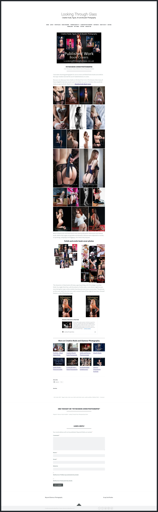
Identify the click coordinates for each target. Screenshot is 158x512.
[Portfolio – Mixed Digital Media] (59, 347)
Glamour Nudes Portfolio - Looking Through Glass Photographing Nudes (72, 414)
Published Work (95, 397)
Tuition (82, 26)
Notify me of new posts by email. (63, 481)
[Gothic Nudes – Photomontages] (59, 362)
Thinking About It (74, 24)
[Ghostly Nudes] (99, 347)
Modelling (70, 26)
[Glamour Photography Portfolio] (99, 362)
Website (55, 466)
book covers (70, 397)
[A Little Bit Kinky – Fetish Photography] (72, 362)
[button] (59, 95)
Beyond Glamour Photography (53, 497)
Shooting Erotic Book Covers (83, 84)
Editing (109, 24)
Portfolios (58, 24)
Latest (51, 24)
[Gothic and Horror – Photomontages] (86, 347)
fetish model (76, 397)
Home (47, 24)
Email (55, 459)
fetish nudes (81, 397)
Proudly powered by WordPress (51, 508)
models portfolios (88, 397)
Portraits (96, 24)
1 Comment (102, 397)
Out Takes (76, 26)
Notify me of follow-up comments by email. (66, 475)
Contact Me (88, 26)
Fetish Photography (68, 69)
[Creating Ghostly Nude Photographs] (72, 347)
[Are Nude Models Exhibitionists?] (86, 362)
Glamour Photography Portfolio (97, 369)
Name (55, 452)
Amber (66, 397)
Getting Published (76, 69)
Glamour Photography (86, 24)
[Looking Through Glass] (79, 14)
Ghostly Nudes (97, 353)
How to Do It (103, 24)
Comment (56, 435)
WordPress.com (71, 508)
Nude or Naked (65, 24)
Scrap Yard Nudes (108, 497)
